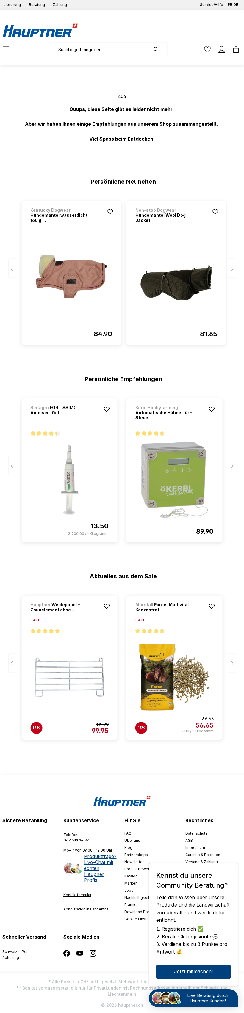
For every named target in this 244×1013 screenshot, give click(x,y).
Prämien (131, 904)
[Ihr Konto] (222, 49)
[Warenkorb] (234, 49)
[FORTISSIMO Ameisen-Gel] (69, 480)
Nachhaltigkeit (136, 897)
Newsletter (134, 862)
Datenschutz (196, 833)
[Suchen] (159, 49)
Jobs (128, 890)
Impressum (195, 847)
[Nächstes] (231, 268)
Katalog (131, 876)
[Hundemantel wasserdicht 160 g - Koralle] (71, 282)
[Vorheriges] (12, 268)
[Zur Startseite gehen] (40, 30)
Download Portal (138, 912)
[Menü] (9, 48)
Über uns (132, 840)
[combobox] (99, 49)
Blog (128, 847)
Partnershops (136, 854)
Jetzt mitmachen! (193, 971)
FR (230, 4)
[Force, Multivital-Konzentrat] (174, 677)
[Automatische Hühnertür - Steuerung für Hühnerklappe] (174, 480)
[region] (122, 270)
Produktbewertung (140, 869)
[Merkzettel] (207, 49)
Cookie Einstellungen (143, 919)
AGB (189, 840)
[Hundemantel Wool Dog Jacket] (176, 282)
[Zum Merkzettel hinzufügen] (110, 212)
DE (235, 4)
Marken (130, 883)
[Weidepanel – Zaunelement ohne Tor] (69, 677)
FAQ (128, 833)
